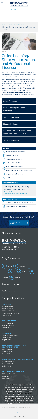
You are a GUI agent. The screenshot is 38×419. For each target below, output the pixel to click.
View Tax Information (8, 291)
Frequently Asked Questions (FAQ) (16, 151)
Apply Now (15, 222)
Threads (17, 277)
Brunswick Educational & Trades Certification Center (14, 346)
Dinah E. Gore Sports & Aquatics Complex (17, 359)
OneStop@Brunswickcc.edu (10, 249)
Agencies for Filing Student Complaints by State (20, 202)
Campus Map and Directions (14, 174)
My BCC (9, 266)
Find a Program (19, 25)
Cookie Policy (15, 416)
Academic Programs (12, 155)
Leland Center (7, 333)
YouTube (24, 272)
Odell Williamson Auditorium (13, 371)
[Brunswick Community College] (19, 4)
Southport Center (9, 321)
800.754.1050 (10, 246)
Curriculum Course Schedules (14, 166)
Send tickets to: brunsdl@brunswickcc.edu (17, 193)
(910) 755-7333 (8, 191)
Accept (19, 413)
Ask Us (8, 177)
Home (4, 25)
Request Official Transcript (14, 159)
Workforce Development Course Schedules (19, 170)
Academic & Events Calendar (14, 163)
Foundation (23, 10)
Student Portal (14, 10)
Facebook (22, 266)
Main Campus (6, 304)
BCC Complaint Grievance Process (16, 206)
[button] (19, 101)
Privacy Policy (22, 416)
